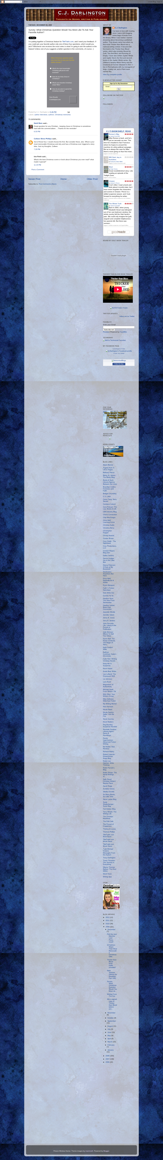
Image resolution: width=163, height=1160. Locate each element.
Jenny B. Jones (109, 618)
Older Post (92, 179)
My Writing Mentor (110, 704)
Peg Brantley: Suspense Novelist (110, 726)
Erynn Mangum (109, 585)
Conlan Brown (108, 538)
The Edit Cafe (108, 821)
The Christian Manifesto (108, 817)
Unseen (112, 181)
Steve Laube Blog (109, 799)
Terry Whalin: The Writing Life (109, 813)
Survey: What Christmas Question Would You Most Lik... (112, 986)
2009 (108, 927)
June (110, 1032)
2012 (108, 917)
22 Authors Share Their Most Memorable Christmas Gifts (112, 950)
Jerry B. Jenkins (109, 621)
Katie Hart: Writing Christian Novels (110, 660)
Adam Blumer (108, 465)
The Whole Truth (115, 204)
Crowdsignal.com (55, 99)
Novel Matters (108, 722)
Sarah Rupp (107, 786)
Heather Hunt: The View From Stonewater (109, 600)
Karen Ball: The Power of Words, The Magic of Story (109, 641)
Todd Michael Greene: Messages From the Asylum (109, 852)
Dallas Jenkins (108, 555)
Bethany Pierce (108, 472)
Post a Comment (38, 169)
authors (51, 115)
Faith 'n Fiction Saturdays (108, 589)
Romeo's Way (114, 134)
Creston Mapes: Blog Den (109, 552)
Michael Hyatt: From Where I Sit (109, 690)
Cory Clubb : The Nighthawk (109, 542)
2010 (108, 924)
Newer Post (34, 179)
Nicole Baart (107, 709)
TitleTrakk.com (68, 42)
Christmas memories (63, 115)
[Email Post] (68, 112)
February (111, 1045)
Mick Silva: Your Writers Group (109, 695)
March (110, 1042)
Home (63, 179)
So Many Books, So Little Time (109, 795)
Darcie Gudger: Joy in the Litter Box (109, 560)
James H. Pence (115, 183)
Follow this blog (118, 364)
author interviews (40, 115)
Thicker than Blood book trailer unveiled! (111, 963)
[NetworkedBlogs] (119, 360)
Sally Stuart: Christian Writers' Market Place (109, 781)
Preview (106, 332)
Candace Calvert (109, 504)
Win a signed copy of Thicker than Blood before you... (112, 1004)
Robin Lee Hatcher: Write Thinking (108, 763)
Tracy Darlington (109, 858)
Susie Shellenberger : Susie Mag (109, 804)
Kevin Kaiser (107, 668)
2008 (108, 1056)
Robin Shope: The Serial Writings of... (110, 774)
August (110, 1026)
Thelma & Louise (109, 829)
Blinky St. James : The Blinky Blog (109, 476)
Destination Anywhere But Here (108, 574)
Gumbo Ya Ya (108, 596)
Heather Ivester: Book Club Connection (109, 607)
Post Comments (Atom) (47, 184)
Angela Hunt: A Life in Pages (108, 469)
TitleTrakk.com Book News (108, 836)
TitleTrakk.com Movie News (108, 840)
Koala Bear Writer (109, 671)
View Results (53, 97)
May (109, 1035)
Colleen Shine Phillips (43, 139)
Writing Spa (107, 877)
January (111, 1050)
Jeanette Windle (109, 612)
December (111, 929)
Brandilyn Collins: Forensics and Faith (109, 489)
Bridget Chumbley (109, 494)
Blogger (106, 1151)
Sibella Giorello (108, 792)
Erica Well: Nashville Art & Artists (108, 580)
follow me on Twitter (127, 316)
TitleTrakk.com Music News (108, 845)
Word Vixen (107, 874)
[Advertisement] (112, 1103)
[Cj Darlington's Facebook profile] (119, 351)
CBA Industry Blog (110, 512)
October (111, 1018)
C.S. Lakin (107, 496)
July (109, 1029)
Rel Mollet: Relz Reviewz (109, 748)
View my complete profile (112, 74)
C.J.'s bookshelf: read (118, 131)
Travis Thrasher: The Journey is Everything (109, 862)
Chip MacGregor (109, 517)
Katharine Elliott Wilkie (116, 161)
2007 (108, 1059)
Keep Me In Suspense (107, 664)
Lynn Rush (107, 682)
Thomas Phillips (109, 832)
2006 (108, 1062)
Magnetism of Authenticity (108, 685)
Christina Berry (108, 528)
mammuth (89, 1151)
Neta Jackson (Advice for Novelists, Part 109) (112, 974)
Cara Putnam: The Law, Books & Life (110, 508)
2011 (108, 920)
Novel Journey (108, 719)
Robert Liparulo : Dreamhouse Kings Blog (109, 756)
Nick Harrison (108, 707)
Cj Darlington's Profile (119, 349)
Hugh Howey (114, 169)
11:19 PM (37, 165)
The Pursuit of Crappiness (108, 825)
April (109, 1039)
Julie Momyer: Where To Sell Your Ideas (108, 634)
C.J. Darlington (121, 28)
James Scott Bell (115, 136)
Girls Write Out (108, 593)
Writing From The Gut (112, 995)
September (112, 1021)
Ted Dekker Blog (109, 809)
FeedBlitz (123, 332)
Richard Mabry (108, 751)
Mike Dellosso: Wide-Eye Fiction (109, 700)
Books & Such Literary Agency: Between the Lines (110, 482)
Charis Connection (110, 514)
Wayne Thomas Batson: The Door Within (109, 869)
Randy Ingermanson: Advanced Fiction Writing (109, 741)
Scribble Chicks (109, 789)
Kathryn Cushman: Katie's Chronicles (109, 654)
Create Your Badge (118, 353)
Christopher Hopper (107, 532)
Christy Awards (108, 535)
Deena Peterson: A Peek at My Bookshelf (109, 567)
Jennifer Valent (108, 615)
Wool (111, 167)
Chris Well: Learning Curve (109, 521)
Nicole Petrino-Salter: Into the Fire (108, 714)
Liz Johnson (107, 679)
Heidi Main (38, 123)
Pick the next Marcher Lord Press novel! (112, 938)
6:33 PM (37, 131)
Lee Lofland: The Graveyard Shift (109, 675)
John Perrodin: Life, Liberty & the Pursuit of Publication (109, 626)
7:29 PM (37, 149)
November (111, 1013)
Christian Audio (108, 525)
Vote (73, 99)
